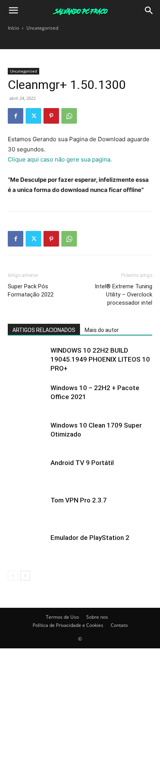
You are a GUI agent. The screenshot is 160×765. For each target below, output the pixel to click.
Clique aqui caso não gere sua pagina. (60, 159)
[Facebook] (15, 116)
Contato (119, 625)
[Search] (149, 10)
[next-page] (25, 575)
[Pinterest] (51, 116)
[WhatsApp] (69, 116)
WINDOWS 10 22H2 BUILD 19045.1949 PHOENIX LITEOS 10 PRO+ (100, 359)
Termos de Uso (62, 617)
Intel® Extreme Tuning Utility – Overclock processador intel (123, 294)
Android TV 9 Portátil (82, 463)
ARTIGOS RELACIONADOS (43, 330)
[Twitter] (33, 116)
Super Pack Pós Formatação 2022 (31, 290)
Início (13, 28)
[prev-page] (12, 575)
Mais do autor (102, 330)
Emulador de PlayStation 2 (89, 537)
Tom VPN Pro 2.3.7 (78, 500)
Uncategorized (42, 28)
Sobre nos (97, 617)
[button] (13, 10)
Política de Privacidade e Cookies (68, 625)
